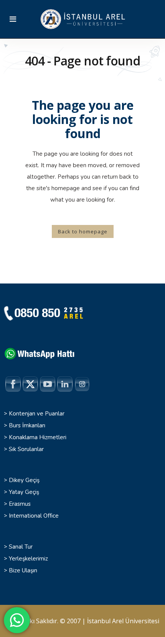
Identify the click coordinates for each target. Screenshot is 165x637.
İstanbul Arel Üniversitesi (123, 621)
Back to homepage (82, 231)
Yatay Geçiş (24, 492)
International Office (34, 516)
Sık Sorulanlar (26, 449)
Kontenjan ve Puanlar (36, 413)
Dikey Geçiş (24, 480)
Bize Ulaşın (23, 570)
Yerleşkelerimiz (28, 558)
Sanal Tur (21, 547)
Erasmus (20, 504)
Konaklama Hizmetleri (37, 437)
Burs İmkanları (27, 425)
